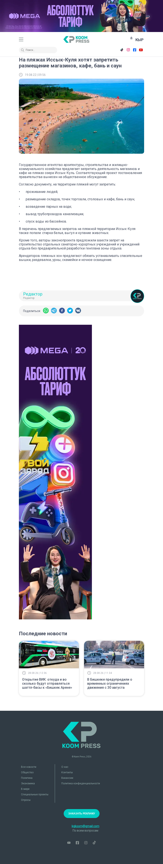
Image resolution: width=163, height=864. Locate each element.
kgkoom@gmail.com (85, 826)
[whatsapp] (46, 311)
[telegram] (54, 311)
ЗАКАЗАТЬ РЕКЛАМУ (81, 813)
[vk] (78, 311)
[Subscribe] (131, 38)
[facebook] (62, 311)
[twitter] (70, 311)
